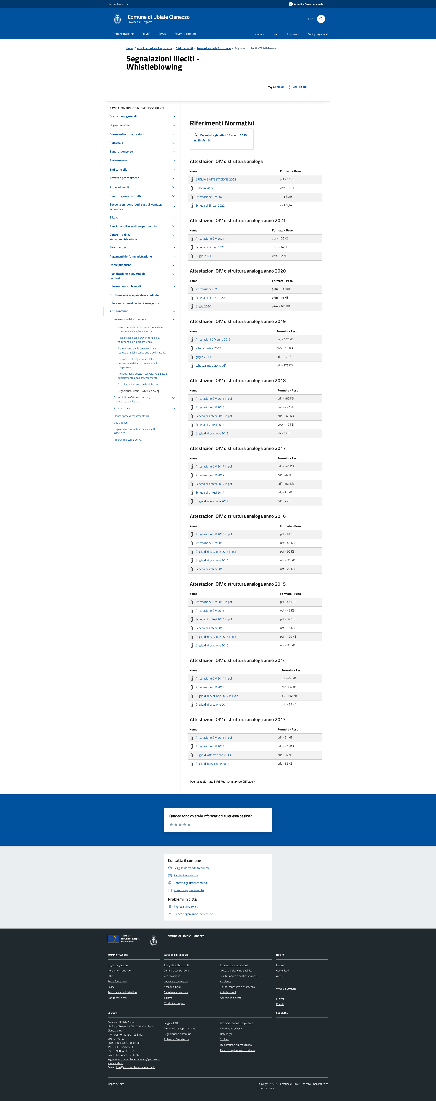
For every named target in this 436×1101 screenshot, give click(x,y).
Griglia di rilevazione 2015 (211, 645)
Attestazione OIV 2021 (209, 238)
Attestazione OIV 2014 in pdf (213, 678)
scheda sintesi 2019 (208, 348)
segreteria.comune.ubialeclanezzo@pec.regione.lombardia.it (134, 1061)
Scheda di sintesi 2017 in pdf (213, 483)
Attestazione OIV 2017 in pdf (213, 466)
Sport (275, 34)
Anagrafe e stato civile (176, 965)
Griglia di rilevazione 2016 (211, 560)
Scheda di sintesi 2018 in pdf (213, 415)
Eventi (280, 1004)
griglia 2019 (203, 356)
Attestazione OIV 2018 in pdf (213, 398)
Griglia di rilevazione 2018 (211, 433)
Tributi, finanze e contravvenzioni (238, 976)
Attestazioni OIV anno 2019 (213, 339)
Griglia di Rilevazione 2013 (212, 763)
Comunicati (282, 970)
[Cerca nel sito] (321, 19)
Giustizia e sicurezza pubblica (236, 970)
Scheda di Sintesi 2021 (210, 247)
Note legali (226, 1034)
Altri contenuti (184, 48)
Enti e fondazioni (117, 981)
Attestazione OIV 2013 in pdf (213, 737)
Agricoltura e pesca (231, 998)
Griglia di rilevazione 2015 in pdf (215, 636)
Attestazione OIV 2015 (209, 610)
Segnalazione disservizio (177, 1034)
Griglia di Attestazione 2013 (213, 755)
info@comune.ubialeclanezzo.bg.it (135, 1067)
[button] (306, 4)
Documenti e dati (117, 998)
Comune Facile (266, 1088)
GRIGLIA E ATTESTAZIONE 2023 (215, 179)
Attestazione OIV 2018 (209, 407)
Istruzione (259, 34)
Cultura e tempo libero (176, 970)
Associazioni (293, 34)
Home (129, 48)
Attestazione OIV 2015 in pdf (213, 602)
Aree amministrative (119, 970)
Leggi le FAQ (171, 1023)
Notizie (280, 965)
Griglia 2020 (203, 306)
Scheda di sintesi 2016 (209, 569)
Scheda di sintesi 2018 (209, 424)
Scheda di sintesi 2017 (209, 492)
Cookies (224, 1039)
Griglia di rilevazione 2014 (211, 704)
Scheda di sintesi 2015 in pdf (213, 619)
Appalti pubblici (172, 987)
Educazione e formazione (234, 965)
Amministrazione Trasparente (154, 48)
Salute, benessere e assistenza (237, 987)
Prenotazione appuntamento (180, 1028)
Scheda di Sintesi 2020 (210, 297)
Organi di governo (118, 965)
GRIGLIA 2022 (204, 188)
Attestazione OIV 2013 (209, 746)
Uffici (110, 976)
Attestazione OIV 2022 (209, 196)
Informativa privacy (231, 1028)
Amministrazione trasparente (236, 1023)
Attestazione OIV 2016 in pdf (213, 534)
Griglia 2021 (203, 255)
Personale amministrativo (122, 992)
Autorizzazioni (228, 992)
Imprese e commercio (176, 981)
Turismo (168, 998)
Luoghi (280, 999)
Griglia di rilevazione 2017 (211, 501)
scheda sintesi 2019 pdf (210, 365)
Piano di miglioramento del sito (237, 1050)
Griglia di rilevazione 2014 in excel (217, 695)
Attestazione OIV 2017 (209, 475)
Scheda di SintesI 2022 (210, 205)
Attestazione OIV (206, 288)
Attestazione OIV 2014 (209, 687)
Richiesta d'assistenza (176, 1039)
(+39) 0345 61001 (122, 1047)
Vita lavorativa (172, 976)
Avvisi (279, 976)
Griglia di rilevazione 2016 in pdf (215, 551)
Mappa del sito (116, 1084)
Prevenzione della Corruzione (214, 48)
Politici (111, 987)
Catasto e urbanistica (176, 992)
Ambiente (225, 981)
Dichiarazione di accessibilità (236, 1045)
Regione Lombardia (118, 4)
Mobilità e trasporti (174, 1003)
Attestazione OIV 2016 (209, 542)
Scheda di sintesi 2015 (209, 628)
